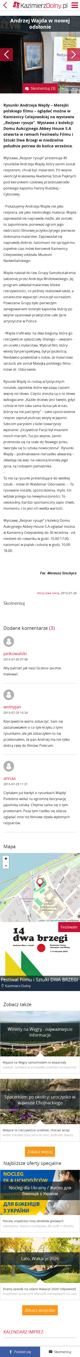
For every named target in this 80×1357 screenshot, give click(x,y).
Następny (73, 54)
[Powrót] (5, 5)
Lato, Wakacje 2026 (40, 1258)
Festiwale (69, 927)
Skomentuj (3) (43, 88)
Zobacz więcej (40, 1151)
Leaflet (41, 920)
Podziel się (22, 1351)
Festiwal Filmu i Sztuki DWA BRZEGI (39, 979)
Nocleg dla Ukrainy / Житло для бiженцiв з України (40, 1190)
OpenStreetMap (57, 920)
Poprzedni (6, 54)
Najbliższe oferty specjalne (32, 1163)
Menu (75, 5)
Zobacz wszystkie (40, 1310)
